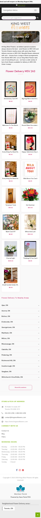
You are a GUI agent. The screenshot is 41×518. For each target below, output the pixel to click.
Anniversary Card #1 (11, 99)
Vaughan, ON (6, 372)
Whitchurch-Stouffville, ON (12, 377)
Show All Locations (20, 387)
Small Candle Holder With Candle (10, 285)
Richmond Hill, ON (8, 360)
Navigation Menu (10, 10)
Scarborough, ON (8, 366)
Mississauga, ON (8, 344)
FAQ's (4, 437)
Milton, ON (6, 338)
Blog (3, 434)
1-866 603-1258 (20, 413)
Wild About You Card (30, 178)
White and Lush (30, 232)
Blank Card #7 (11, 232)
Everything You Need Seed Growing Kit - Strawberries (10, 152)
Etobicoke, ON (7, 322)
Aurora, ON (6, 311)
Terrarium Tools (10, 205)
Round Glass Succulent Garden (30, 125)
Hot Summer (30, 205)
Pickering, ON (7, 355)
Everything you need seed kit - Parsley (10, 178)
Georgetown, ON (8, 327)
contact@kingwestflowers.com (15, 417)
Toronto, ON (8, 508)
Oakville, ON (6, 349)
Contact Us (5, 431)
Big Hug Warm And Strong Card (30, 99)
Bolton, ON (6, 316)
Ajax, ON (5, 305)
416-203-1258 (9, 413)
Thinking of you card (30, 258)
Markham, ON (7, 333)
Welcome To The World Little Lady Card (10, 125)
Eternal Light (11, 258)
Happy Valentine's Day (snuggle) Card (30, 152)
